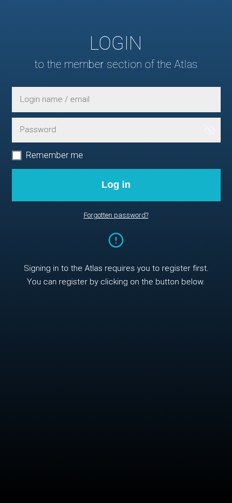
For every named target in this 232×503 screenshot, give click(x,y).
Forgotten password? (116, 215)
